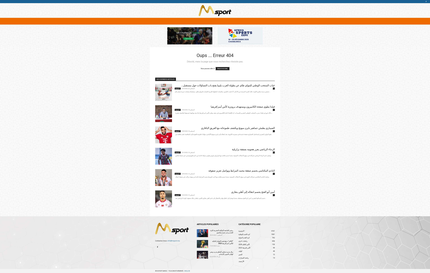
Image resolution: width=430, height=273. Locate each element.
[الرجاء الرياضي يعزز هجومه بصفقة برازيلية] (163, 156)
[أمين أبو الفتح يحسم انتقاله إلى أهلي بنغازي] (163, 198)
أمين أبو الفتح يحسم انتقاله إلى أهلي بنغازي (253, 192)
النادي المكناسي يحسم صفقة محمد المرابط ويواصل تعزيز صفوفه (241, 170)
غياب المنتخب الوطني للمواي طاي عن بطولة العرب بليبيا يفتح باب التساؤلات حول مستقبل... (228, 85)
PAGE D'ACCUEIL (222, 68)
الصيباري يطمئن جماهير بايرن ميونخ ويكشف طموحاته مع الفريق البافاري (238, 128)
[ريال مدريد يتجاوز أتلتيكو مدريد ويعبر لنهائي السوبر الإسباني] (202, 255)
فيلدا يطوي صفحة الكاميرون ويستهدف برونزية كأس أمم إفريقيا (243, 106)
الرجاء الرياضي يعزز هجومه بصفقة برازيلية (253, 149)
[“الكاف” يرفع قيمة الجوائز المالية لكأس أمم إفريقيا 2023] (202, 244)
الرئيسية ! (177, 88)
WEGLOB (187, 271)
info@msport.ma (174, 241)
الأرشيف (241, 261)
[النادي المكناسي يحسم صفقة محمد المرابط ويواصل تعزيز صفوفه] (163, 177)
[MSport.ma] (215, 10)
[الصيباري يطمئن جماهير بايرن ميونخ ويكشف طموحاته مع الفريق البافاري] (163, 135)
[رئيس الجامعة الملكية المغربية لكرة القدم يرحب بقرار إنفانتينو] (202, 233)
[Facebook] (426, 1)
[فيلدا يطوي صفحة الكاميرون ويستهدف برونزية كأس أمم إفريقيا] (163, 113)
